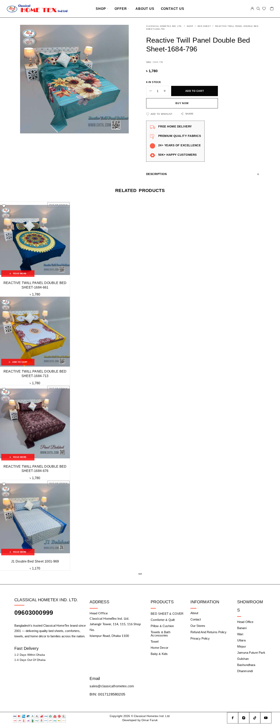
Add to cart (194, 91)
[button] (17, 362)
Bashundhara (246, 665)
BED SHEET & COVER (167, 613)
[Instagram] (243, 717)
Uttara (241, 640)
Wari (240, 634)
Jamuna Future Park (251, 652)
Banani (242, 628)
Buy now (181, 103)
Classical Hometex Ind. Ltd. (164, 26)
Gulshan (243, 658)
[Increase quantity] (166, 91)
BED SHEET (204, 26)
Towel (154, 641)
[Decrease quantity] (149, 91)
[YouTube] (265, 717)
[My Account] (252, 8)
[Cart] (272, 9)
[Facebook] (232, 717)
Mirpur (241, 646)
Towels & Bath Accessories (160, 633)
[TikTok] (254, 717)
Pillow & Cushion (162, 626)
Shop (101, 8)
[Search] (258, 8)
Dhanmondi (245, 671)
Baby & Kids (159, 654)
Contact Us (172, 8)
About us (144, 8)
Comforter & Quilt (163, 620)
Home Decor (159, 647)
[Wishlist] (264, 9)
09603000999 (33, 612)
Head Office (245, 622)
